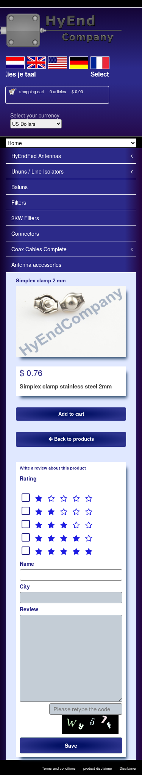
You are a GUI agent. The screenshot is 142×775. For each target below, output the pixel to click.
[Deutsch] (78, 61)
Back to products (73, 439)
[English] (36, 61)
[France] (100, 61)
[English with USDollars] (57, 61)
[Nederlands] (15, 61)
